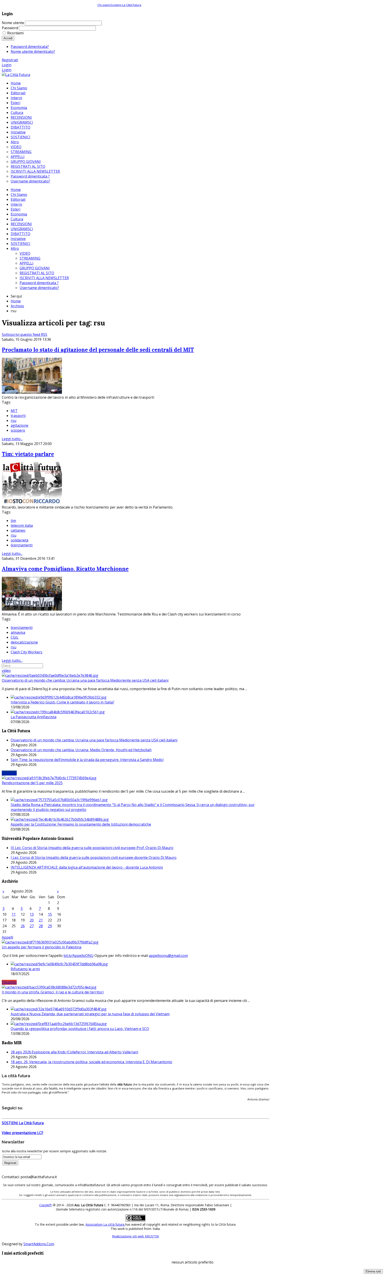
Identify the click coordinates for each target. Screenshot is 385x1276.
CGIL (14, 637)
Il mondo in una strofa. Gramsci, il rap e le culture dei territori (53, 992)
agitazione (19, 425)
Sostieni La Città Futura (126, 5)
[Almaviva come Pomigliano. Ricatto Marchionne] (32, 609)
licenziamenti (22, 545)
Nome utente (13, 22)
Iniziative (18, 238)
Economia (19, 214)
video (6, 670)
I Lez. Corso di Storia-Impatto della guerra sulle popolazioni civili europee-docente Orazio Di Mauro (93, 857)
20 (32, 920)
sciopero (18, 430)
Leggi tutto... (12, 438)
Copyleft (45, 1205)
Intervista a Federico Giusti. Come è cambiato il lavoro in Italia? (62, 702)
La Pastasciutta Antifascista (33, 716)
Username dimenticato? (39, 287)
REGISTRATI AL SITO (37, 273)
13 (32, 914)
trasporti (18, 415)
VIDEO (25, 253)
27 (32, 925)
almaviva (18, 632)
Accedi (8, 38)
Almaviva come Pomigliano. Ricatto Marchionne (65, 568)
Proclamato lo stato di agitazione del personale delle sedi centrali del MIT (98, 349)
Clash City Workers (26, 652)
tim (13, 520)
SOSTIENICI (20, 243)
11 (14, 914)
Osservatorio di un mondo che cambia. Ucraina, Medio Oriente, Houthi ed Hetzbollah (81, 749)
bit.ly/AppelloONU (78, 955)
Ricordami (15, 33)
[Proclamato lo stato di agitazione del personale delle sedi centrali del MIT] (32, 392)
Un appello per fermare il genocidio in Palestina (41, 947)
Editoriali (18, 199)
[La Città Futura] (16, 74)
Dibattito (9, 982)
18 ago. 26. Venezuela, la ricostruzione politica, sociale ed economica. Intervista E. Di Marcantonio (91, 1061)
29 (50, 925)
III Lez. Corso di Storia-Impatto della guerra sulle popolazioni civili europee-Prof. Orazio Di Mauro (92, 847)
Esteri (15, 209)
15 (50, 914)
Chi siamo (104, 5)
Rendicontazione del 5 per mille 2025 (32, 782)
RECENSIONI (21, 224)
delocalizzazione (24, 642)
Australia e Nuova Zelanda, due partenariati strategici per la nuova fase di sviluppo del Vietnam (90, 1013)
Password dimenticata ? (39, 282)
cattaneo (18, 530)
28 (41, 925)
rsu (13, 420)
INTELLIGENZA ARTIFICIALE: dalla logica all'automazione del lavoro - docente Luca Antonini (87, 867)
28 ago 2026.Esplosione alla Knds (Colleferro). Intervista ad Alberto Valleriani (74, 1052)
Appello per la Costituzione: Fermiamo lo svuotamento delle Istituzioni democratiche (81, 824)
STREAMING (30, 258)
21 (41, 920)
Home (16, 189)
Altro (15, 248)
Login (6, 64)
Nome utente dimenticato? (33, 51)
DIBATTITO (20, 233)
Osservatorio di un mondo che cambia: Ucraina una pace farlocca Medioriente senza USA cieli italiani (85, 680)
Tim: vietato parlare (28, 454)
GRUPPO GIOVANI (35, 268)
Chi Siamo (19, 194)
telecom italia (22, 525)
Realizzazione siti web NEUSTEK (135, 1236)
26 (23, 925)
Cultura (17, 219)
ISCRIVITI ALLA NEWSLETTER (44, 277)
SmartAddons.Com (38, 1243)
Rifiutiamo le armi (25, 968)
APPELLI (26, 263)
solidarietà (19, 540)
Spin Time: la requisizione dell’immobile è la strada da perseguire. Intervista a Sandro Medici (87, 759)
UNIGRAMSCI (22, 228)
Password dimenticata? (30, 46)
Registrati (10, 59)
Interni (16, 204)
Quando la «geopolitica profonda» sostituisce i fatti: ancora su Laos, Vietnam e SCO (80, 1028)
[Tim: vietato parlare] (32, 502)
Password (10, 27)
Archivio (17, 306)
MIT (14, 410)
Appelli (7, 937)
